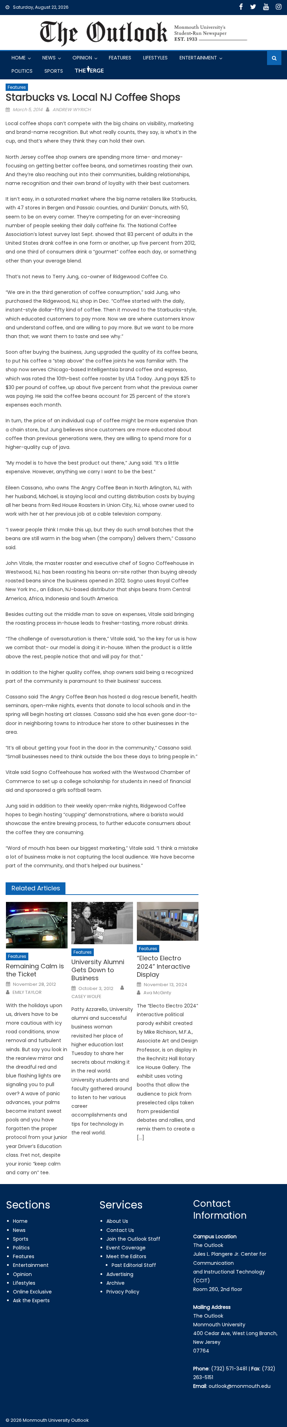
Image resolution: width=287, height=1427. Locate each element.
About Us (117, 1221)
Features (120, 57)
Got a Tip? (88, 72)
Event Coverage (126, 1247)
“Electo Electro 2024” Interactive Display (163, 966)
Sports (53, 70)
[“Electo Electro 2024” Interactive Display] (167, 921)
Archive (115, 1282)
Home (19, 57)
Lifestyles (155, 57)
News (49, 57)
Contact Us (120, 1230)
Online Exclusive (32, 1291)
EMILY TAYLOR (27, 992)
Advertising (119, 1274)
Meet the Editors (126, 1256)
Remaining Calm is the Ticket (35, 970)
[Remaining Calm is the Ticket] (37, 925)
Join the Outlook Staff (133, 1238)
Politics (22, 70)
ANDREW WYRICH (71, 109)
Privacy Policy (122, 1291)
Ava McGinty (157, 993)
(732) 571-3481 (229, 1368)
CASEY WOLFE (86, 997)
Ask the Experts (31, 1300)
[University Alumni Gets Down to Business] (102, 923)
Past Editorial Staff (134, 1265)
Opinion (82, 57)
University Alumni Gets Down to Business (97, 970)
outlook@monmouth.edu (240, 1386)
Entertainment (198, 57)
